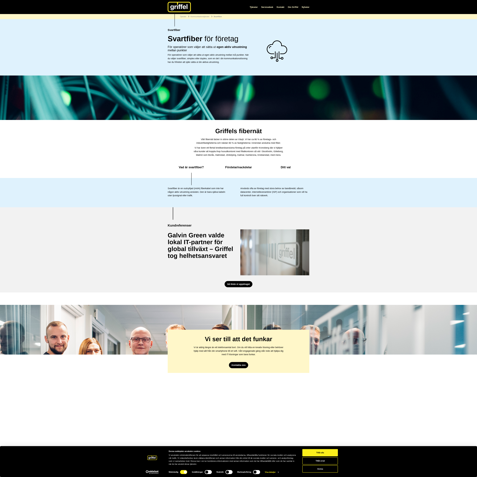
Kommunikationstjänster (200, 17)
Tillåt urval (320, 461)
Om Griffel (293, 7)
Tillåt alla (320, 453)
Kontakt (280, 7)
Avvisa (320, 469)
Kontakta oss (239, 365)
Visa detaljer (270, 472)
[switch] (208, 472)
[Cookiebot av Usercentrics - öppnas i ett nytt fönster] (152, 472)
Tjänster (254, 7)
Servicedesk (267, 7)
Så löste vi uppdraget (238, 284)
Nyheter (305, 7)
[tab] (191, 168)
